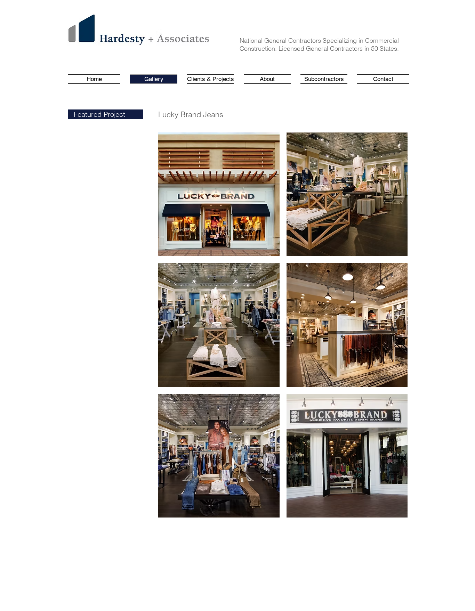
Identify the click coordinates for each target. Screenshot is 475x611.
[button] (210, 79)
